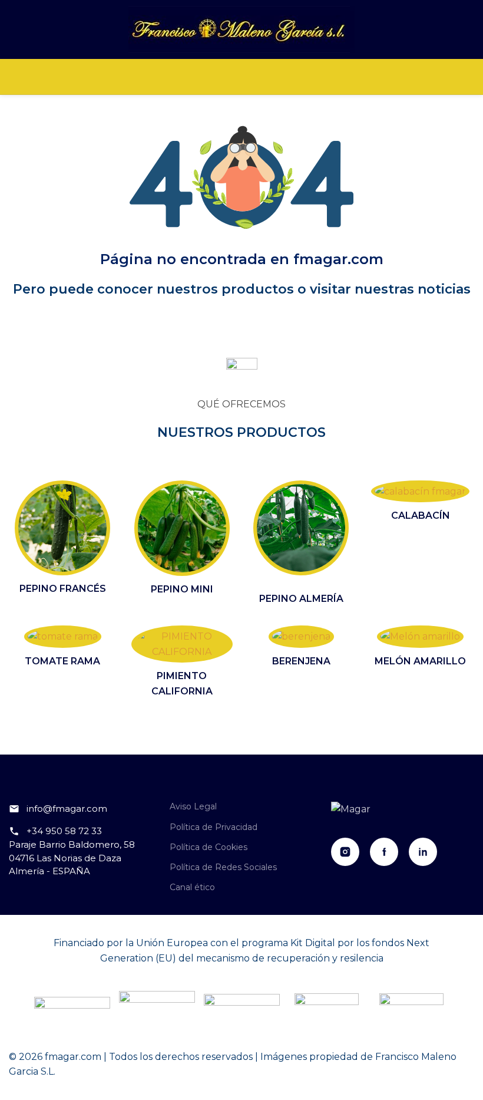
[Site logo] (241, 28)
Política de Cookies (208, 847)
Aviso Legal (193, 806)
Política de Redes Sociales (223, 867)
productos (257, 289)
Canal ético (192, 887)
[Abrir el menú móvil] (241, 76)
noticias (444, 289)
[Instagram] (345, 852)
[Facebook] (384, 852)
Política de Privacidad (213, 827)
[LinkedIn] (423, 852)
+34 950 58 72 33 (64, 830)
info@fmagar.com (67, 808)
